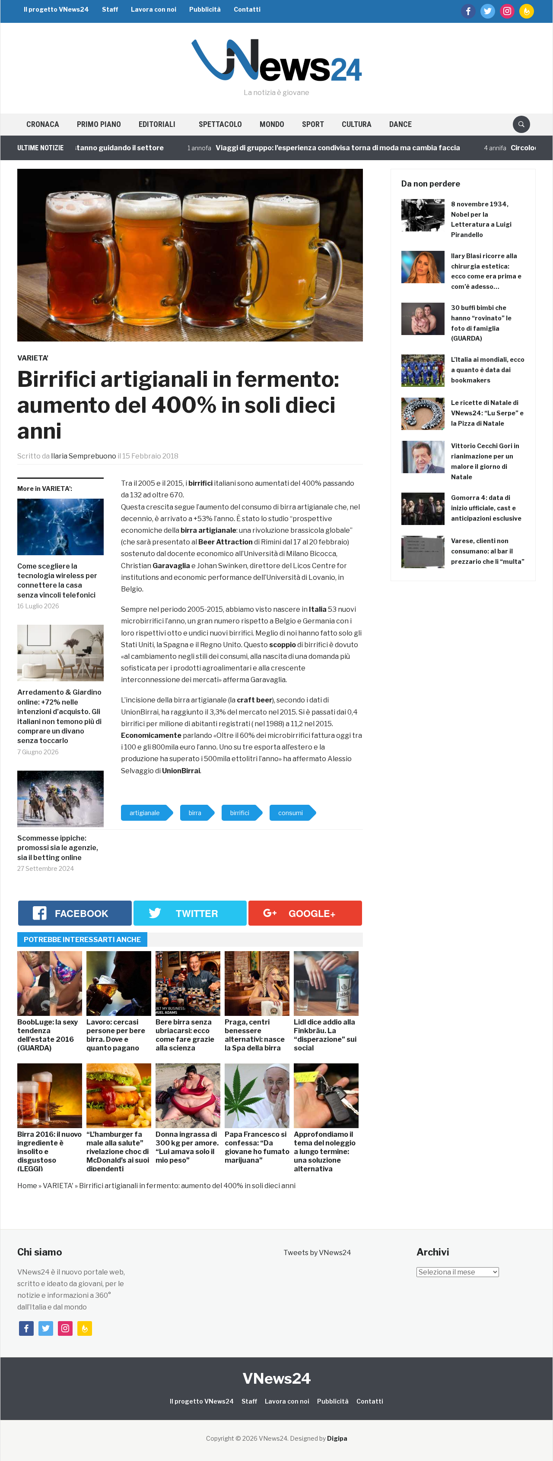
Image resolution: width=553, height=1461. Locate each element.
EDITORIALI (157, 124)
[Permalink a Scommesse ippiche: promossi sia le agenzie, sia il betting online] (60, 802)
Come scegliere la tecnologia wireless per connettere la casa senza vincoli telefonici (57, 580)
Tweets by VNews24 (317, 1253)
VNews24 (276, 1378)
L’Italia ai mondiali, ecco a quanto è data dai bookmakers (487, 370)
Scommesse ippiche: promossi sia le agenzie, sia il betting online (57, 848)
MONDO (272, 124)
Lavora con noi (153, 9)
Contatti (247, 9)
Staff (110, 9)
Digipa (337, 1438)
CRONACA (42, 124)
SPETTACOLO (220, 124)
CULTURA (357, 124)
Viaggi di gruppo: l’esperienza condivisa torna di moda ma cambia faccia (308, 148)
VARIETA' (32, 358)
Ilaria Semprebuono (83, 456)
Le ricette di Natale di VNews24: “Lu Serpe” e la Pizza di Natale (487, 413)
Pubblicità (205, 9)
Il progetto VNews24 (56, 9)
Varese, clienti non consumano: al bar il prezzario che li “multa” (487, 551)
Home (27, 1186)
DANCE (400, 124)
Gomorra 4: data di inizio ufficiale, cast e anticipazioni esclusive (486, 508)
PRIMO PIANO (99, 124)
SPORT (313, 124)
